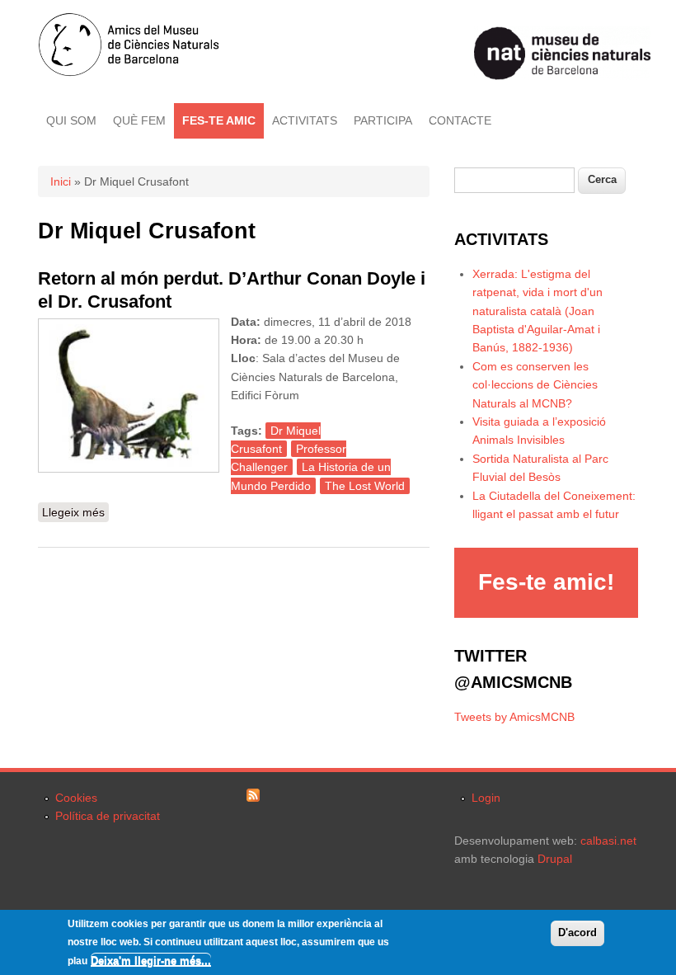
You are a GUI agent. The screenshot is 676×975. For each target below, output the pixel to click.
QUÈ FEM (139, 120)
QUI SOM (71, 120)
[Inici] (128, 72)
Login (486, 797)
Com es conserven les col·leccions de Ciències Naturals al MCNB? (535, 385)
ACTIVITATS (304, 120)
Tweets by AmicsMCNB (514, 716)
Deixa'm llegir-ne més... (151, 960)
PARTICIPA (383, 120)
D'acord (577, 932)
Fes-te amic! (546, 582)
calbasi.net (608, 840)
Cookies (76, 797)
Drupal (555, 858)
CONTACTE (460, 120)
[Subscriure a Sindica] (253, 797)
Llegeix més (75, 514)
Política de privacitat (107, 815)
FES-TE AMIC (219, 120)
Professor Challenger (288, 457)
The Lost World (365, 485)
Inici (60, 181)
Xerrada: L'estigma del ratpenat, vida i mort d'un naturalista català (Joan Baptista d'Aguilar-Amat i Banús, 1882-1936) (537, 311)
